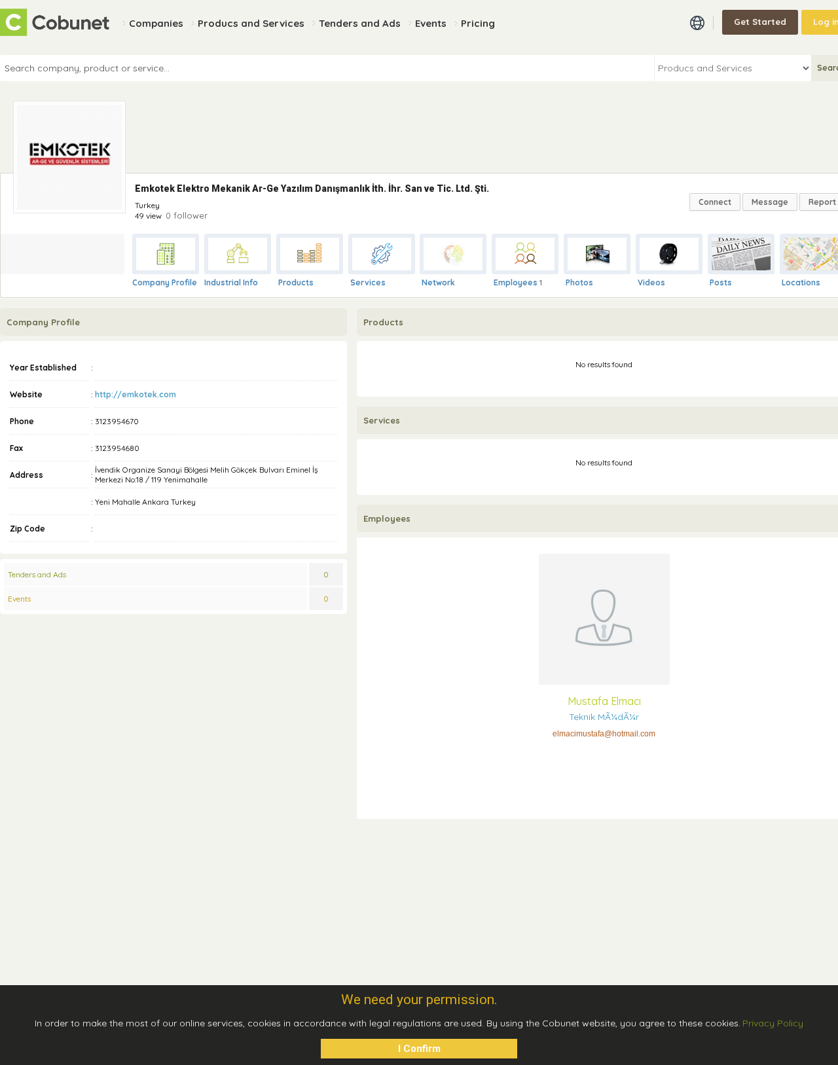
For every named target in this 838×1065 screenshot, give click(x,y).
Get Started (760, 21)
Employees (515, 282)
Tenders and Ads (37, 574)
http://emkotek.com (135, 394)
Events (19, 599)
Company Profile (164, 282)
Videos (651, 282)
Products (296, 282)
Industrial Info (231, 282)
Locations (801, 282)
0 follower (187, 215)
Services (368, 282)
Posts (721, 282)
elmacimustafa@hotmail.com (604, 733)
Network (438, 282)
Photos (579, 282)
